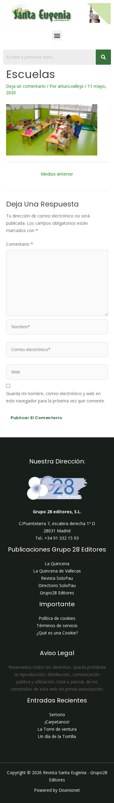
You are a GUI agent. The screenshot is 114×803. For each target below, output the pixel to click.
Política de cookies (57, 618)
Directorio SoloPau (57, 585)
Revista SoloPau (57, 578)
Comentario (19, 244)
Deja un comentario (26, 86)
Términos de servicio (57, 625)
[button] (57, 35)
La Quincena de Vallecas (57, 571)
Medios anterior (57, 174)
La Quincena (57, 563)
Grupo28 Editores (57, 593)
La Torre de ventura (57, 729)
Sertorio (57, 714)
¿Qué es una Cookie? (57, 633)
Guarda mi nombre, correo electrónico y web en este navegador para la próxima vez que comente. (55, 397)
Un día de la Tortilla (57, 736)
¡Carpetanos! (57, 722)
